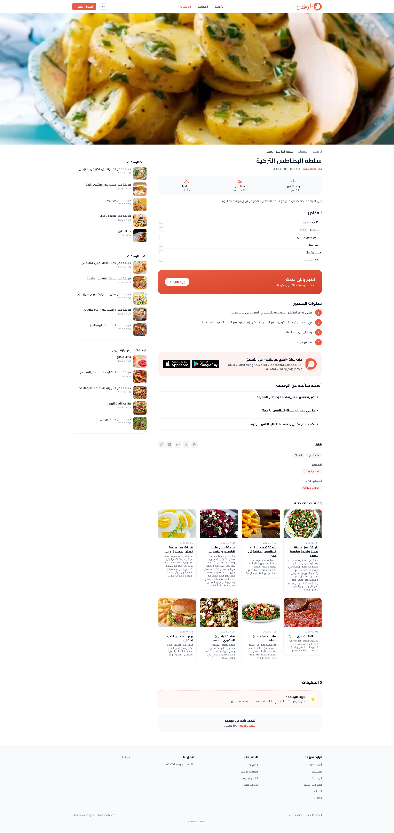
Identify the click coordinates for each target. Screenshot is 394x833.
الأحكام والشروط (314, 815)
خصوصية (298, 815)
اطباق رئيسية (250, 778)
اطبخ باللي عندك (313, 784)
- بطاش (316, 221)
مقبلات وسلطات (311, 487)
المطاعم (202, 7)
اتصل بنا (317, 797)
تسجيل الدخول (84, 6)
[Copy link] (161, 444)
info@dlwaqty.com (177, 764)
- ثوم (318, 259)
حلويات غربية (251, 784)
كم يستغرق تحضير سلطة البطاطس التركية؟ (286, 397)
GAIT (204, 821)
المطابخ (317, 791)
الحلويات (253, 765)
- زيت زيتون (314, 244)
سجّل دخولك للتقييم (312, 168)
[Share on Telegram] (169, 444)
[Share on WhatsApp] (178, 444)
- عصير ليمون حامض (309, 237)
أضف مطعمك (313, 765)
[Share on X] (186, 444)
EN (103, 6)
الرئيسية (219, 7)
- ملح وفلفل (313, 252)
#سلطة (298, 455)
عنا (289, 815)
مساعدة (317, 771)
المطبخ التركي (312, 471)
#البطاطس (314, 455)
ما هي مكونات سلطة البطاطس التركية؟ (288, 410)
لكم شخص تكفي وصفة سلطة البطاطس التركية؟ (282, 424)
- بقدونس (315, 229)
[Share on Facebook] (194, 444)
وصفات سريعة (249, 771)
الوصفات (185, 7)
